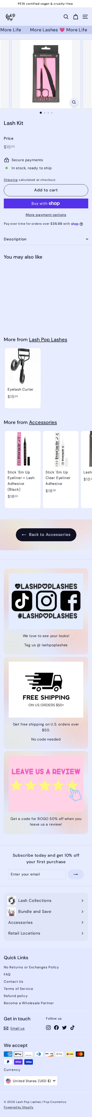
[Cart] (75, 17)
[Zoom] (74, 102)
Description (15, 239)
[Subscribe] (76, 874)
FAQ (7, 974)
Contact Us (13, 981)
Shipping (11, 180)
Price (9, 138)
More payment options (46, 214)
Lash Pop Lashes (48, 339)
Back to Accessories (49, 534)
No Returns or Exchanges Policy (31, 967)
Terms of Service (18, 988)
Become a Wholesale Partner (29, 1003)
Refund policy (15, 996)
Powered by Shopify (18, 1107)
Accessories (43, 422)
